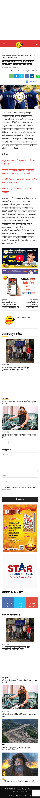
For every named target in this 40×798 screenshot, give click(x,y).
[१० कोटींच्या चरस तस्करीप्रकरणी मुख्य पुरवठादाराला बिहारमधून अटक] (20, 351)
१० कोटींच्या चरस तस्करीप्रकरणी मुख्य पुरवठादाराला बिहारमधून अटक (16, 368)
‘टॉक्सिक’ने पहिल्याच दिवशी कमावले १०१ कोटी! (19, 781)
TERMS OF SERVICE (9, 789)
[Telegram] (16, 76)
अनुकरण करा (20, 598)
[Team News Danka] (10, 320)
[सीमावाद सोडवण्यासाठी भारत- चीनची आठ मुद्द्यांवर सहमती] (20, 384)
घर (3, 55)
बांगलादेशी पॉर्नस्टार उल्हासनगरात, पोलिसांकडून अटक (32, 304)
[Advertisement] (20, 20)
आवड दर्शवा (8, 598)
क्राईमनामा (8, 55)
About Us (15, 791)
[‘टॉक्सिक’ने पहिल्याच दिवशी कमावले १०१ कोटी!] (20, 764)
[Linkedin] (32, 76)
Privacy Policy (22, 789)
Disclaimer (31, 789)
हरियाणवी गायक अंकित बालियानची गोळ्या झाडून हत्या (19, 436)
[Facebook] (27, 76)
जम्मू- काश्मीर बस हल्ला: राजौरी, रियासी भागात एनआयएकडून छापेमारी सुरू (10, 304)
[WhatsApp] (11, 76)
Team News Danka (9, 71)
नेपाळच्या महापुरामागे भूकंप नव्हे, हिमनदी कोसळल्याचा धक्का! (16, 749)
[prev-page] (3, 442)
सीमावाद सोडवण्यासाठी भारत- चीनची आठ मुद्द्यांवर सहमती (19, 402)
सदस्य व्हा (32, 598)
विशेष (3, 745)
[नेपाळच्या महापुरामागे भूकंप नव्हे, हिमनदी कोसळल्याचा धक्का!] (20, 731)
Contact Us (24, 791)
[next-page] (7, 442)
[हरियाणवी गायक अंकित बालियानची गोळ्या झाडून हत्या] (20, 418)
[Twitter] (21, 76)
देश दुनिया (5, 398)
